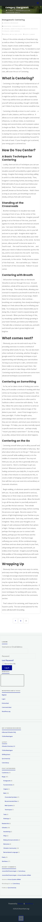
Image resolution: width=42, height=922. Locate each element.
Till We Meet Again (7, 736)
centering (7, 29)
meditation (26, 29)
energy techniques (17, 29)
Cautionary (5, 772)
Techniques (8, 809)
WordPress (29, 903)
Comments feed (6, 707)
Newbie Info (5, 823)
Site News (5, 861)
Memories (6, 844)
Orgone (5, 789)
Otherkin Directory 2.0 (8, 746)
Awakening (6, 831)
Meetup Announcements (10, 840)
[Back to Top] (21, 918)
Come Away (5, 763)
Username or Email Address (12, 647)
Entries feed (5, 703)
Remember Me (10, 664)
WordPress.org (6, 711)
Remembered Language (10, 852)
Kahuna (20, 903)
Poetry (4, 857)
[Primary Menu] (37, 3)
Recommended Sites (11, 801)
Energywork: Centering (13, 19)
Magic (12, 10)
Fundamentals (16, 26)
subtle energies (15, 31)
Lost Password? (8, 660)
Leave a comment (30, 34)
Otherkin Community (9, 848)
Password (5, 656)
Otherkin (4, 827)
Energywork (7, 26)
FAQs (5, 836)
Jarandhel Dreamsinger (9, 871)
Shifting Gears (6, 754)
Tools (4, 814)
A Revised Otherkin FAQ (9, 732)
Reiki (4, 793)
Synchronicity (6, 758)
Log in (3, 699)
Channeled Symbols (11, 797)
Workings (6, 818)
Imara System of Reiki (24, 875)
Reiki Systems (9, 805)
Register (4, 695)
